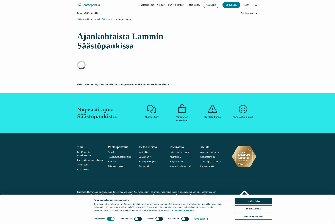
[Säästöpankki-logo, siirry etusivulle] (89, 5)
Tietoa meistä (193, 5)
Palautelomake (207, 166)
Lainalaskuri (83, 169)
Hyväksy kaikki (253, 201)
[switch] (138, 219)
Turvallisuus (82, 165)
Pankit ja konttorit (176, 5)
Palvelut (112, 152)
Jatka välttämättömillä (253, 216)
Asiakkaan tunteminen (210, 152)
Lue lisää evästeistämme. (182, 210)
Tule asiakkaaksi (116, 166)
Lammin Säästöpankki (104, 19)
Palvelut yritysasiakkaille (119, 157)
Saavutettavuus (207, 157)
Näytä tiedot (199, 219)
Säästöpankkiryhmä (148, 162)
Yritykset (161, 5)
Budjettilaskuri (176, 162)
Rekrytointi (144, 166)
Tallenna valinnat (253, 209)
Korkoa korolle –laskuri (180, 166)
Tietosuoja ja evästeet (210, 162)
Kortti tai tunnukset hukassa (90, 160)
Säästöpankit (83, 19)
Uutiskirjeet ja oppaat (179, 152)
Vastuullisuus (145, 152)
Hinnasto (112, 162)
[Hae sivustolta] (256, 4)
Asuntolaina (175, 157)
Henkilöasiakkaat (146, 5)
